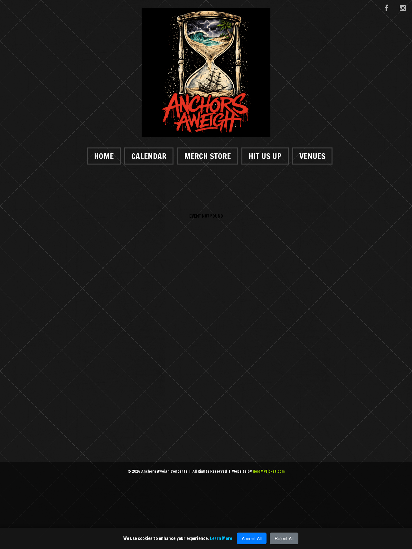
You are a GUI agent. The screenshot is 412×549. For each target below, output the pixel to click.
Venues (312, 156)
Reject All (284, 538)
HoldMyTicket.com (269, 471)
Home (104, 156)
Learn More (221, 538)
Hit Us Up (265, 156)
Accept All (252, 538)
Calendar (148, 156)
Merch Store (207, 156)
